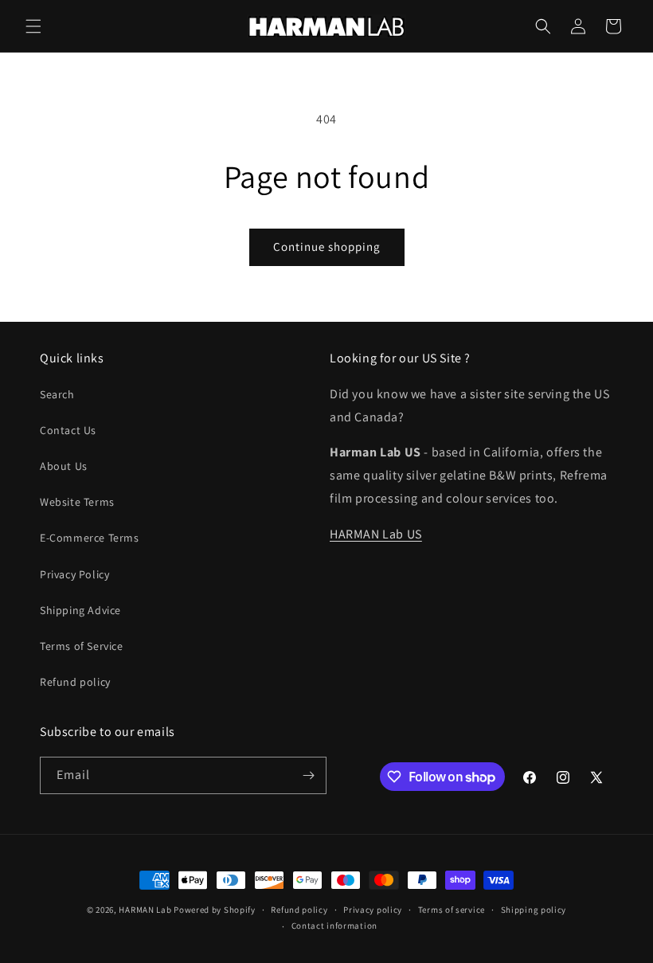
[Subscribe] (308, 775)
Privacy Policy (74, 574)
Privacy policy (372, 909)
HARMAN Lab (145, 909)
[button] (33, 26)
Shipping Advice (80, 610)
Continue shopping (327, 246)
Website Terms (77, 502)
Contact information (334, 925)
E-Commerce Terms (89, 537)
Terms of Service (81, 646)
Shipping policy (534, 909)
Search (57, 394)
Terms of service (451, 909)
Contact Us (68, 430)
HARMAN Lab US (376, 534)
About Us (64, 466)
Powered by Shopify (215, 909)
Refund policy (75, 682)
